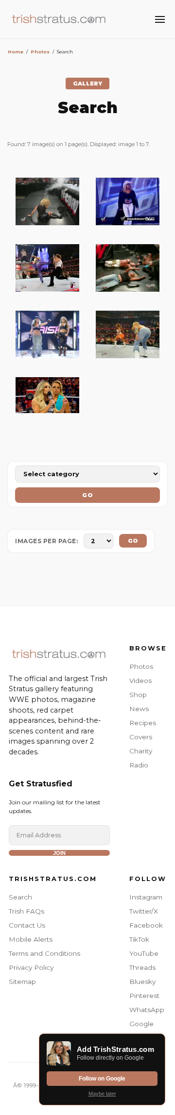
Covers (140, 737)
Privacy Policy (31, 967)
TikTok (139, 939)
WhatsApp (146, 1010)
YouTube (143, 953)
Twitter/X (143, 911)
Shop (138, 695)
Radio (138, 765)
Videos (140, 680)
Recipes (142, 723)
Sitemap (22, 981)
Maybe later (102, 1094)
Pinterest (144, 995)
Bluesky (142, 981)
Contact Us (27, 925)
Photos (40, 51)
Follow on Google (102, 1078)
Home (15, 51)
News (139, 709)
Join (59, 853)
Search (20, 897)
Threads (142, 967)
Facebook (146, 925)
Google (141, 1024)
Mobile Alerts (30, 939)
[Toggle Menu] (160, 19)
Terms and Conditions (44, 953)
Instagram (145, 897)
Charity (140, 751)
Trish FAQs (26, 911)
